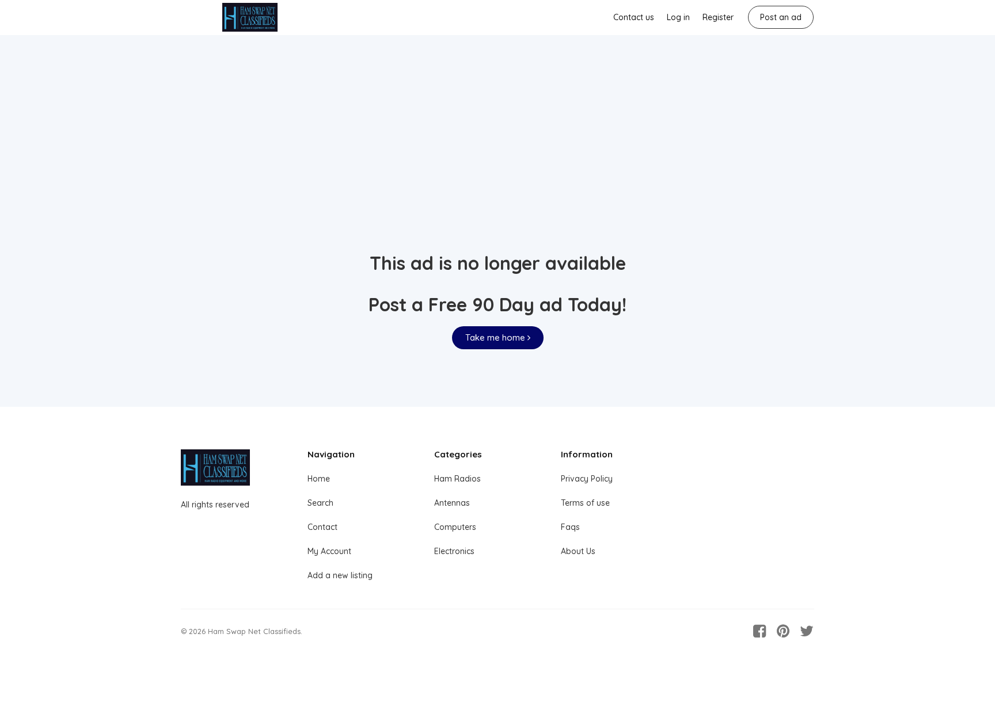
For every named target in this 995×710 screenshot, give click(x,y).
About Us (578, 551)
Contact (322, 527)
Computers (455, 527)
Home (318, 479)
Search (320, 503)
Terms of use (585, 503)
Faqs (570, 527)
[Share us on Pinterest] (783, 631)
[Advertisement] (497, 161)
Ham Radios (457, 479)
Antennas (452, 503)
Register (718, 17)
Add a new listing (340, 575)
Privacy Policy (587, 479)
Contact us (633, 17)
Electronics (454, 551)
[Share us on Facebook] (759, 631)
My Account (329, 551)
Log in (678, 17)
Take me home (496, 337)
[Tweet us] (806, 631)
